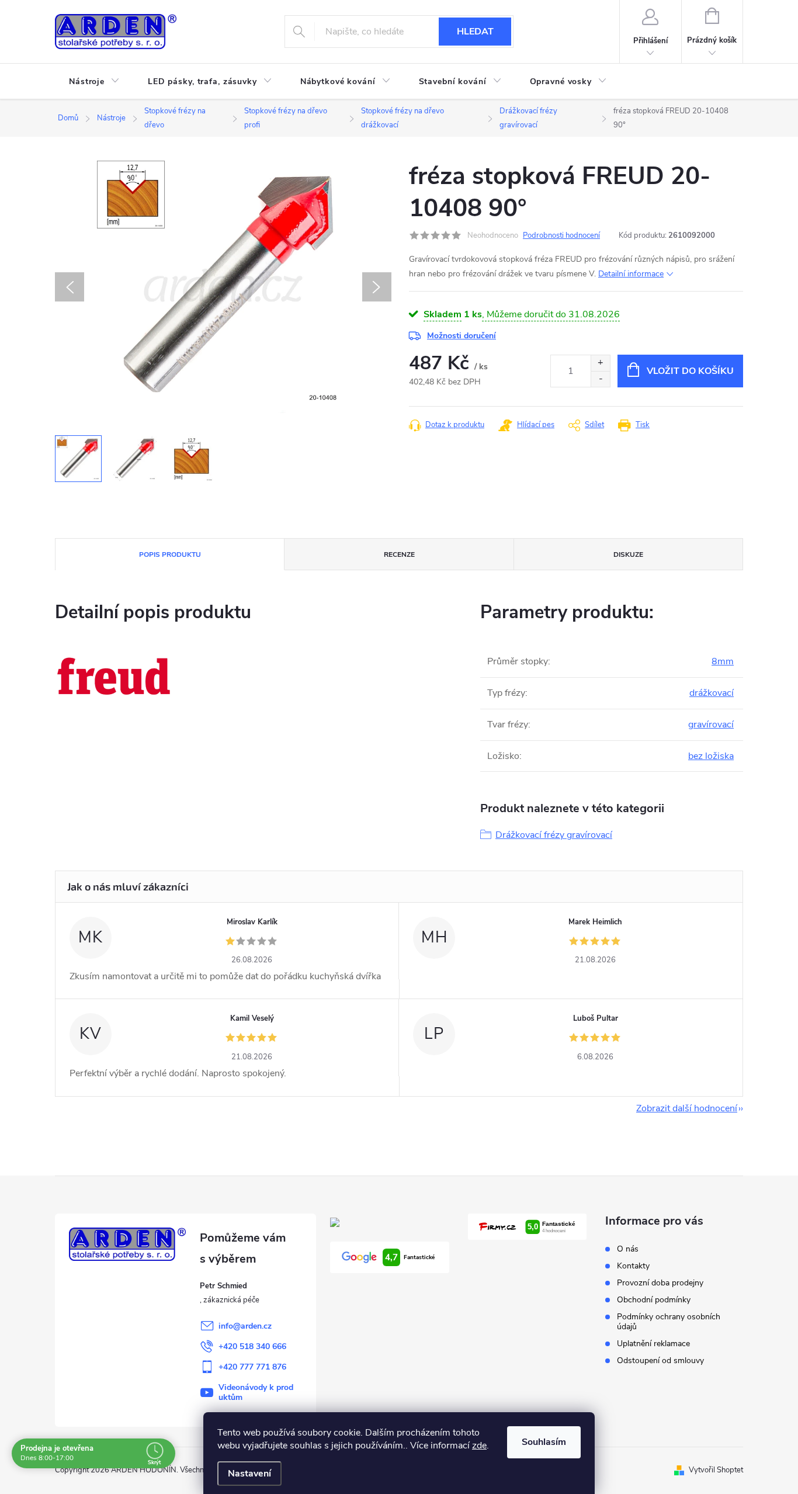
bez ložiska (711, 756)
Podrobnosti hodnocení (561, 235)
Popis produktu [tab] (170, 554)
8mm (723, 661)
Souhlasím (544, 1442)
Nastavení (249, 1473)
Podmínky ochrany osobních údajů (668, 1321)
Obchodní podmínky (654, 1299)
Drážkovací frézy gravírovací (553, 835)
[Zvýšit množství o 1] (600, 363)
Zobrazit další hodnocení (686, 1108)
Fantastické (410, 1257)
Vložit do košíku (690, 371)
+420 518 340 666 (252, 1346)
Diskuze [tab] (628, 554)
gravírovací (711, 724)
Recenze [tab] (399, 554)
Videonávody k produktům (255, 1392)
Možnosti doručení (461, 335)
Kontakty (633, 1265)
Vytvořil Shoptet (716, 1470)
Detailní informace (631, 273)
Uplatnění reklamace (653, 1343)
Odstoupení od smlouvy (660, 1360)
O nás (628, 1248)
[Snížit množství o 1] (600, 379)
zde (479, 1445)
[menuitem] (94, 82)
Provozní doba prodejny (660, 1282)
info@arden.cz (245, 1326)
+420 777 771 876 (252, 1366)
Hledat (475, 31)
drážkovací (711, 693)
